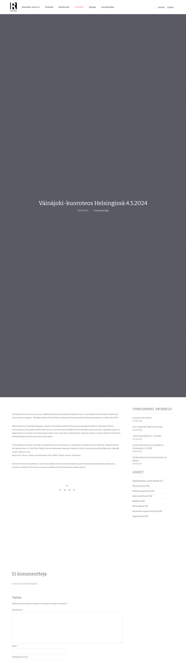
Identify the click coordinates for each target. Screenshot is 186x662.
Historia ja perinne (141, 491)
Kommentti (18, 610)
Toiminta (49, 7)
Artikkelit (79, 7)
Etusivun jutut (139, 486)
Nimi (15, 646)
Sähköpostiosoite (20, 657)
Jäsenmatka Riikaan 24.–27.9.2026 (146, 436)
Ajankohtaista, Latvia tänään (145, 481)
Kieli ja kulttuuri (140, 496)
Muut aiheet (138, 506)
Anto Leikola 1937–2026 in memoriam (147, 426)
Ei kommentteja (101, 210)
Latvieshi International (141, 417)
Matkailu (136, 501)
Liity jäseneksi (107, 7)
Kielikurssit (64, 7)
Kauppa (92, 7)
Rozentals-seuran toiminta (145, 511)
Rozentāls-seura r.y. (31, 7)
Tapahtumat (138, 516)
